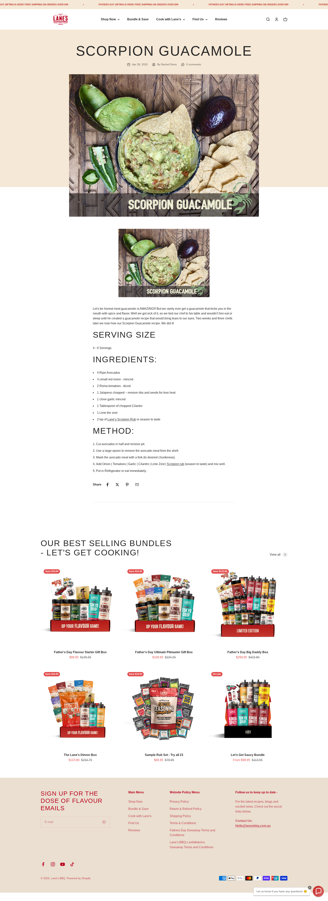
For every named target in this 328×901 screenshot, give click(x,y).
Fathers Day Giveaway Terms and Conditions (192, 833)
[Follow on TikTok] (72, 864)
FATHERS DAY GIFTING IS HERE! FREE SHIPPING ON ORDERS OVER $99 (101, 4)
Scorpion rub (175, 464)
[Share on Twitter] (117, 484)
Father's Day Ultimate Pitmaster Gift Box (164, 652)
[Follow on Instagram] (52, 864)
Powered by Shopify (79, 878)
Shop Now (108, 19)
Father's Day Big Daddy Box (247, 652)
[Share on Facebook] (107, 484)
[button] (318, 891)
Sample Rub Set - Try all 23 (164, 754)
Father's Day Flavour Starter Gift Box (80, 652)
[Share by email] (137, 484)
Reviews (221, 19)
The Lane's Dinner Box (80, 754)
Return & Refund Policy (185, 808)
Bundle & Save (138, 19)
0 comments (193, 64)
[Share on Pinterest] (127, 484)
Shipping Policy (180, 816)
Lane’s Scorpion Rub (121, 419)
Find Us (198, 19)
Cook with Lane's (168, 19)
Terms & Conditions (183, 823)
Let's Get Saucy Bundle (248, 754)
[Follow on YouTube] (62, 864)
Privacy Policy (179, 801)
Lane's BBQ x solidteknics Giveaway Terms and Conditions (191, 845)
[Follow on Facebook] (43, 864)
